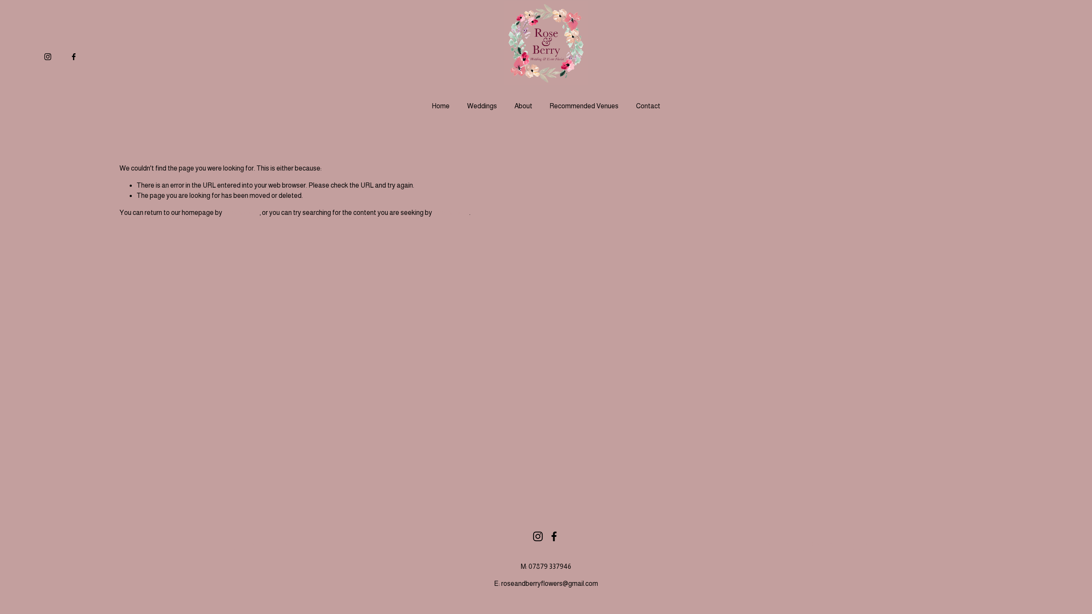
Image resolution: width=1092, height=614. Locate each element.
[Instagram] (48, 56)
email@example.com (832, 546)
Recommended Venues (584, 106)
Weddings (482, 106)
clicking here (241, 212)
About (523, 106)
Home (441, 106)
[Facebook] (74, 56)
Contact (648, 106)
